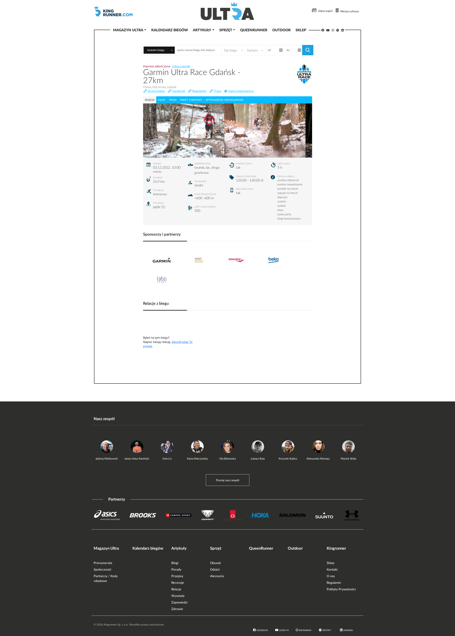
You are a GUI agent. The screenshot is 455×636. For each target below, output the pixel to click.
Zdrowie (177, 609)
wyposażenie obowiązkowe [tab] (224, 100)
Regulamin (199, 91)
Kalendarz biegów (147, 548)
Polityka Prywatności (341, 589)
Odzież (215, 569)
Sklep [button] (301, 30)
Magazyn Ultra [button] (128, 30)
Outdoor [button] (281, 30)
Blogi (174, 563)
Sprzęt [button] (225, 30)
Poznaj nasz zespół (227, 480)
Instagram (305, 630)
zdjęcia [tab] (149, 100)
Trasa (217, 91)
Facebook (178, 91)
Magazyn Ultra (106, 548)
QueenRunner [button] (253, 30)
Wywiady (177, 596)
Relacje (176, 589)
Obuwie (215, 563)
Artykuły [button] (202, 30)
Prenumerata (103, 563)
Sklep (330, 563)
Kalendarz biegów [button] (169, 30)
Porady (176, 569)
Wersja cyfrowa (349, 11)
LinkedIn (348, 630)
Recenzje (177, 582)
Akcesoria (217, 576)
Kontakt (332, 569)
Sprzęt (215, 548)
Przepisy (177, 576)
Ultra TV (284, 630)
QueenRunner (261, 548)
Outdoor (295, 548)
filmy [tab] (161, 100)
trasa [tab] (172, 100)
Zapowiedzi (179, 602)
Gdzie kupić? (325, 11)
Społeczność (102, 569)
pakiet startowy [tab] (191, 100)
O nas (331, 576)
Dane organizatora (240, 91)
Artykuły (179, 548)
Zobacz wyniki (181, 66)
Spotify (326, 630)
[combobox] (159, 50)
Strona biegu (156, 91)
